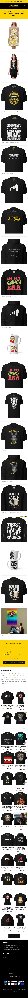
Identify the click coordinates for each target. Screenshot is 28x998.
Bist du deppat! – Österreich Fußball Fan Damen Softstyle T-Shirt (7, 908)
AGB (11, 989)
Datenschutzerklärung (22, 987)
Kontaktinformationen (22, 989)
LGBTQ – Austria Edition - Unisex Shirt (7, 766)
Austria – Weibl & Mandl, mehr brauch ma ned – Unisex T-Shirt (7, 807)
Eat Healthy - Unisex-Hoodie (7, 928)
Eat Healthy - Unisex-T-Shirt (20, 868)
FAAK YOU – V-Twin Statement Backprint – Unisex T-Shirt (20, 787)
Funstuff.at (7, 987)
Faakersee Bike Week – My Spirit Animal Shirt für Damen (20, 929)
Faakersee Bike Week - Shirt (7, 726)
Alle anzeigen (14, 936)
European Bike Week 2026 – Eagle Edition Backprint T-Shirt (7, 828)
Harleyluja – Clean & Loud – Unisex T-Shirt (7, 706)
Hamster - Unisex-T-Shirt (20, 907)
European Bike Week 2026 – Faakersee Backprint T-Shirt (20, 766)
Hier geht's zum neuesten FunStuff (14, 662)
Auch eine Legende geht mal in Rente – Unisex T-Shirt (20, 888)
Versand (14, 989)
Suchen (4, 957)
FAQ (4, 960)
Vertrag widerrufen (7, 964)
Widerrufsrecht (6, 989)
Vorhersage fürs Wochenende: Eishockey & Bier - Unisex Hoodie (20, 848)
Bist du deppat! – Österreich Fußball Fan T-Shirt (20, 706)
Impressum (15, 991)
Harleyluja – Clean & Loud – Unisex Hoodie (7, 868)
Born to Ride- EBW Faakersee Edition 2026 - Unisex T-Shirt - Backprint (20, 727)
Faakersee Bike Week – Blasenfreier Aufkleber (20, 827)
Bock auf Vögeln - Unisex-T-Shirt (7, 786)
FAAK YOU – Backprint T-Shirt (20, 747)
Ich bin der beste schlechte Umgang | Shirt (20, 807)
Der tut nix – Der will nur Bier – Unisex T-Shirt (7, 887)
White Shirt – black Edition (7, 847)
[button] (2, 5)
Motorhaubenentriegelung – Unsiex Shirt (7, 747)
